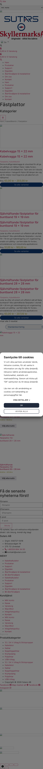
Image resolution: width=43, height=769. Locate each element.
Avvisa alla (21, 411)
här (20, 395)
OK (21, 405)
